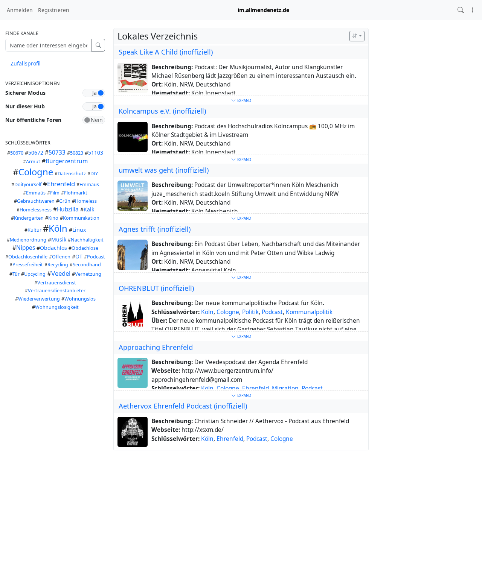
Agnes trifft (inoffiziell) (155, 229)
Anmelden (20, 10)
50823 (76, 153)
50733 (57, 152)
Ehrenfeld (61, 183)
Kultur (34, 230)
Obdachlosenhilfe (27, 257)
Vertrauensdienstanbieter (56, 290)
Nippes (25, 248)
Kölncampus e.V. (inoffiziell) (162, 110)
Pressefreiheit (27, 264)
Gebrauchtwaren (36, 201)
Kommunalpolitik (309, 312)
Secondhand (87, 264)
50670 (16, 153)
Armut (33, 161)
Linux (79, 229)
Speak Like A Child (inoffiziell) (166, 51)
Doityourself (27, 184)
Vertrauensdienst (56, 282)
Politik (250, 312)
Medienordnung (28, 240)
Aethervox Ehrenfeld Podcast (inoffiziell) (183, 405)
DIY (94, 173)
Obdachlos (53, 247)
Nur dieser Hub (25, 106)
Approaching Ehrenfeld (156, 347)
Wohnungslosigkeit (57, 307)
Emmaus (89, 184)
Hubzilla (68, 209)
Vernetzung (88, 274)
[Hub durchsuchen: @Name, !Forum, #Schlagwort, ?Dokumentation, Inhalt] (461, 10)
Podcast (96, 257)
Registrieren (53, 10)
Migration (285, 388)
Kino (53, 218)
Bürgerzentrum (67, 161)
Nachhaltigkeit (87, 240)
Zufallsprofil (26, 63)
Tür (16, 274)
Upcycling (35, 274)
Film (54, 193)
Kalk (89, 209)
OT (78, 256)
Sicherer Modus (25, 92)
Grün (64, 201)
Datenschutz (72, 173)
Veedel (60, 273)
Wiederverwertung (39, 299)
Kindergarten (29, 218)
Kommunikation (81, 218)
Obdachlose (85, 248)
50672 (35, 152)
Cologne (35, 172)
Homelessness (36, 210)
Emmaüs (36, 193)
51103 (95, 152)
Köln (58, 228)
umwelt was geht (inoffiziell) (164, 170)
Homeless (86, 201)
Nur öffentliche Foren (33, 119)
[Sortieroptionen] (357, 36)
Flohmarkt (75, 193)
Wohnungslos (80, 299)
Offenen (61, 257)
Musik (58, 239)
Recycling (57, 264)
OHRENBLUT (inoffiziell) (156, 288)
